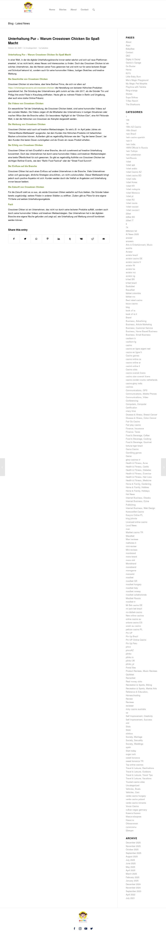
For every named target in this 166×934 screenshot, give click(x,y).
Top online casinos (134, 764)
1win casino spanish (135, 137)
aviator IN (130, 265)
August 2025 (132, 856)
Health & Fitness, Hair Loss (139, 476)
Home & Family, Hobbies (137, 487)
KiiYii (128, 73)
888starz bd (131, 230)
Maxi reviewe (132, 539)
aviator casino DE (134, 258)
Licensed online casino (136, 521)
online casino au (133, 619)
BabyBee (130, 48)
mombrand (131, 553)
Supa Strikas (132, 97)
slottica (129, 733)
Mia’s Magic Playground (137, 80)
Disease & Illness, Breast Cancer (141, 414)
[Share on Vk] (81, 239)
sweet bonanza (133, 757)
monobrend (131, 567)
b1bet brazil (131, 282)
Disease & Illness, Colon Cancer (141, 417)
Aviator (129, 251)
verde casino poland (135, 799)
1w (127, 123)
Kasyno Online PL (134, 515)
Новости (130, 820)
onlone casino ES (134, 622)
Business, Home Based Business (141, 331)
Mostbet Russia (133, 598)
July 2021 (130, 898)
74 (127, 227)
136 (127, 119)
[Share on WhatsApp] (36, 239)
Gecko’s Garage (133, 62)
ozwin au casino (133, 625)
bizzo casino (132, 303)
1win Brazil (131, 133)
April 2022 (130, 894)
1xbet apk (130, 164)
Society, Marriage (134, 736)
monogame (131, 570)
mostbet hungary (134, 584)
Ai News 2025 (132, 234)
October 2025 (132, 849)
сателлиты (131, 826)
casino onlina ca (133, 359)
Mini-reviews (131, 549)
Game (128, 456)
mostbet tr (130, 601)
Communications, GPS (136, 390)
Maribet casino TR (134, 532)
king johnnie (131, 518)
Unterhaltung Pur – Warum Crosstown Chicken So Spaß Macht (53, 40)
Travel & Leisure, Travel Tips (139, 774)
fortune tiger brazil (134, 445)
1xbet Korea (131, 182)
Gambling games (134, 452)
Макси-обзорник (133, 816)
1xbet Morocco (133, 192)
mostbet (129, 577)
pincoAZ (130, 650)
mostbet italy (132, 587)
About (128, 41)
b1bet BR (130, 279)
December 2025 (133, 842)
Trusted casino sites (135, 781)
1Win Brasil (131, 130)
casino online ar (133, 362)
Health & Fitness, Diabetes (138, 469)
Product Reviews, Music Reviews (141, 670)
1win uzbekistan (133, 154)
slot (127, 722)
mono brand (131, 556)
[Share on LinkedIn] (58, 239)
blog (128, 307)
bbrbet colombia (133, 293)
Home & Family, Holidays (138, 490)
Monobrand (131, 563)
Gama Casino (132, 449)
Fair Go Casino (133, 421)
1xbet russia (131, 203)
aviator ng (130, 275)
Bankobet (130, 286)
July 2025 (130, 859)
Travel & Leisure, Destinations (140, 768)
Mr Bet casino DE (134, 605)
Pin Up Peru (131, 643)
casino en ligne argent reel (138, 348)
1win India (130, 144)
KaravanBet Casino (135, 511)
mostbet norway (133, 591)
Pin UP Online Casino (136, 639)
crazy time (131, 410)
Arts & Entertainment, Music (139, 244)
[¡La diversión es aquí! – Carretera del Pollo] (2, 467)
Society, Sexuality (134, 740)
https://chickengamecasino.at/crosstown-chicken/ (31, 87)
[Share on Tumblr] (70, 239)
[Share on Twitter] (25, 239)
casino (129, 345)
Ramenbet (130, 677)
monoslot (130, 573)
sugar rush (131, 754)
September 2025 (133, 853)
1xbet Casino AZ (134, 171)
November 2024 (133, 887)
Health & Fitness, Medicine (138, 480)
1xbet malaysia (133, 189)
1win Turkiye (131, 151)
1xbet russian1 (133, 209)
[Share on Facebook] (13, 239)
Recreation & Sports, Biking (139, 684)
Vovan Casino (132, 806)
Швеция (129, 830)
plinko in (130, 657)
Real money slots (134, 681)
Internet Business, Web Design (140, 508)
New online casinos (135, 615)
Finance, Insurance (135, 428)
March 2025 (131, 873)
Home (128, 69)
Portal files (131, 667)
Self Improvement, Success (139, 719)
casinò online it (133, 366)
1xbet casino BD (133, 175)
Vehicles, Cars (132, 792)
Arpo (128, 45)
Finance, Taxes (133, 431)
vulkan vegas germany (136, 809)
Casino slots (131, 369)
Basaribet (130, 289)
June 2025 (131, 863)
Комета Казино (133, 813)
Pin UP (129, 632)
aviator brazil (132, 255)
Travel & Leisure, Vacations (139, 778)
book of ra (130, 310)
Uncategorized (31, 48)
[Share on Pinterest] (47, 239)
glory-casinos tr (133, 459)
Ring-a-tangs (132, 90)
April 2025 (130, 870)
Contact (129, 52)
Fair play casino (133, 424)
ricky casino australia (136, 709)
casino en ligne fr (134, 352)
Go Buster (130, 66)
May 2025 (130, 866)
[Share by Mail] (103, 239)
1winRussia (131, 157)
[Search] (93, 9)
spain (128, 747)
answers (130, 241)
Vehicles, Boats (133, 788)
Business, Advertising (136, 320)
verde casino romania (136, 802)
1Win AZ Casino (133, 126)
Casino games (132, 355)
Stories (129, 93)
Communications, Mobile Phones (141, 393)
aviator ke (130, 268)
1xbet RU (130, 199)
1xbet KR (130, 185)
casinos (129, 386)
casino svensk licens (136, 372)
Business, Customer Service (139, 327)
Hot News (130, 494)
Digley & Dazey (133, 59)
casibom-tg (131, 341)
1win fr (129, 140)
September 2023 (133, 891)
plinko (128, 653)
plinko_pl (130, 663)
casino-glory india (134, 383)
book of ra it (131, 314)
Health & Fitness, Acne (137, 462)
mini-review (131, 546)
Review (129, 698)
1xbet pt (129, 196)
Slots (128, 726)
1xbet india (131, 178)
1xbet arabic (131, 168)
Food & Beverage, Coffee (137, 435)
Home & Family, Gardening (138, 483)
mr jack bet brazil (134, 608)
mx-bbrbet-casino (134, 612)
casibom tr (131, 338)
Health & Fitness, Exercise (138, 473)
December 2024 (133, 884)
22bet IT (130, 220)
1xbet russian (132, 206)
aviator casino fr (133, 262)
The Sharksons (133, 104)
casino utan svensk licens (138, 376)
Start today (131, 750)
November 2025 (133, 846)
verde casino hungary (136, 795)
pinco (128, 646)
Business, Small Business (138, 334)
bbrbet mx (130, 296)
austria (129, 248)
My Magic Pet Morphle (136, 83)
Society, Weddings (134, 743)
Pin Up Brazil (132, 636)
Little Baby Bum (133, 76)
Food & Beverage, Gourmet (139, 442)
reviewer (130, 705)
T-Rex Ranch (132, 100)
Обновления (132, 823)
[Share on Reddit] (92, 239)
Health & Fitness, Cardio (137, 466)
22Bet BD (130, 216)
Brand (128, 317)
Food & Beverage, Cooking (138, 438)
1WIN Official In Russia (137, 147)
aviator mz (131, 272)
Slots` (128, 729)
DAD (128, 55)
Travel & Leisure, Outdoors (138, 771)
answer (129, 237)
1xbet (128, 161)
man (128, 528)
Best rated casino (134, 300)
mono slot (130, 560)
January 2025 (132, 880)
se (127, 712)
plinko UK (130, 660)
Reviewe (130, 702)
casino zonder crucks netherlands (141, 379)
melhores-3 (131, 542)
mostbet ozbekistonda (136, 594)
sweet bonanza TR (134, 761)
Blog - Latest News (19, 23)
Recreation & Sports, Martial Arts (141, 688)
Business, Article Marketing (139, 324)
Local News (131, 525)
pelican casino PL (134, 629)
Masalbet (130, 535)
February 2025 (132, 877)
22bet (128, 213)
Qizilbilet (130, 674)
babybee (45, 48)
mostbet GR (131, 580)
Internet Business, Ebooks (138, 497)
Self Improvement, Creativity (139, 716)
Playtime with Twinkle (136, 86)
